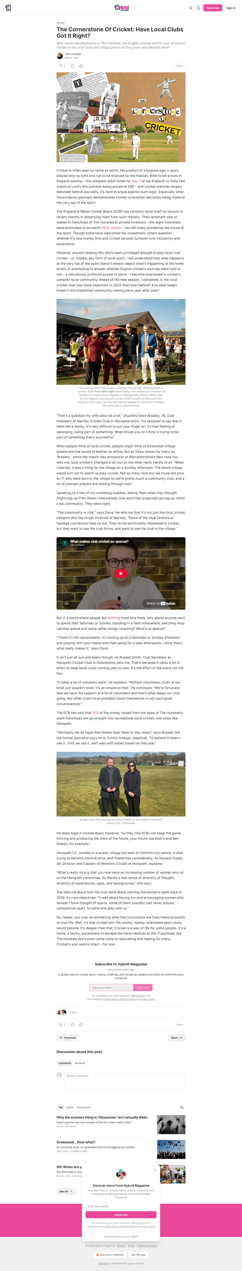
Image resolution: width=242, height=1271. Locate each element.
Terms (131, 1245)
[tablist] (72, 1063)
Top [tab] (61, 1107)
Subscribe (212, 8)
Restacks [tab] (80, 1063)
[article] (121, 1125)
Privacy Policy (148, 1226)
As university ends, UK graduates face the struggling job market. (96, 1147)
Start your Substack (112, 1254)
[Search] (190, 7)
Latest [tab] (70, 1107)
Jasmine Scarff (79, 1151)
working (114, 618)
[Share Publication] (198, 7)
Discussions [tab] (83, 1107)
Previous (70, 1037)
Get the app (138, 1254)
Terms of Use (138, 1222)
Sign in (231, 8)
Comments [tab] (65, 1063)
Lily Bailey (71, 1126)
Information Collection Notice (120, 1226)
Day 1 (136, 181)
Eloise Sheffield (81, 1176)
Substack (103, 1263)
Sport (61, 22)
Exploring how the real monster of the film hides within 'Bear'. (94, 1122)
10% (96, 713)
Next (174, 1037)
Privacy (121, 1245)
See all (63, 1191)
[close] (155, 1170)
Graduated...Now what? (76, 1142)
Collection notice (147, 1245)
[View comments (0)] (72, 65)
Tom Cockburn (73, 54)
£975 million (111, 228)
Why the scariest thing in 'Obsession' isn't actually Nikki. (102, 1117)
